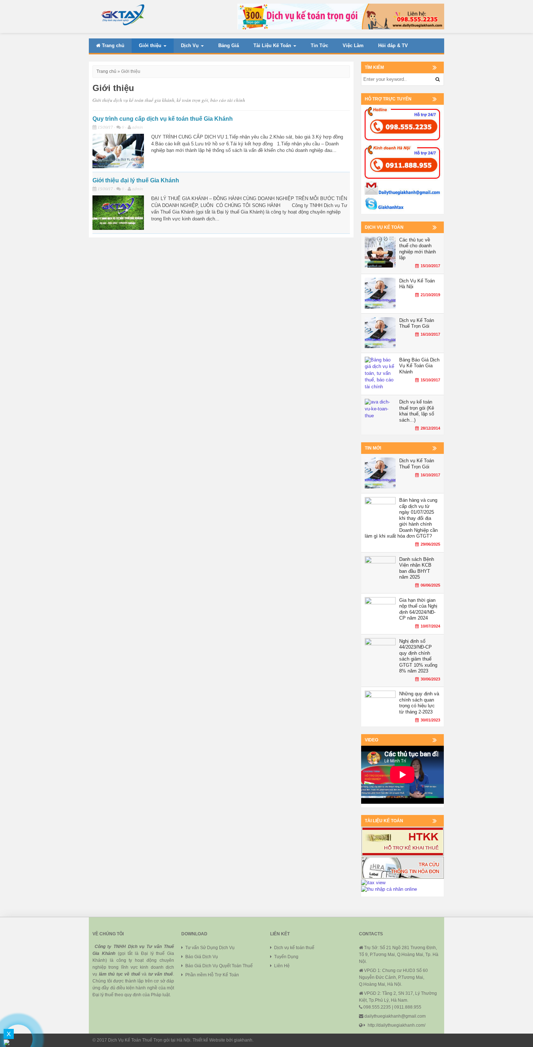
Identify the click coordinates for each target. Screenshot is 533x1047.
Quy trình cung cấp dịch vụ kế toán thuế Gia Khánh (162, 119)
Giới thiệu (151, 45)
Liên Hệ (282, 965)
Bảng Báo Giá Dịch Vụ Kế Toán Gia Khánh (419, 365)
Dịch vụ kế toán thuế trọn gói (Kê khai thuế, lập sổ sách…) (416, 411)
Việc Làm (353, 45)
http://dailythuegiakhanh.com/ (396, 1025)
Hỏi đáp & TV (393, 45)
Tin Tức (319, 45)
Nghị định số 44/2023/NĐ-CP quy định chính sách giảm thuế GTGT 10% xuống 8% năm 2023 (418, 656)
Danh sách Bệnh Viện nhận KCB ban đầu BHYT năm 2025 (416, 568)
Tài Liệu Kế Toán (273, 45)
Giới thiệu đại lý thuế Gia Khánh (135, 180)
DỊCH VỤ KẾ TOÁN (384, 227)
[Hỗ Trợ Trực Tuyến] (402, 159)
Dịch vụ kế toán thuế (294, 947)
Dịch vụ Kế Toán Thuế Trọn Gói (416, 323)
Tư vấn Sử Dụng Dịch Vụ (210, 947)
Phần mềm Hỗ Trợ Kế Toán (212, 974)
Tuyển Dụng (286, 956)
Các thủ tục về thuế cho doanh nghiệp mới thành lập (417, 249)
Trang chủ (112, 45)
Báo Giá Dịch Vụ (201, 956)
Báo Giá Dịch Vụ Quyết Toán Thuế (219, 965)
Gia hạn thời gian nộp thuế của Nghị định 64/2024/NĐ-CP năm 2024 (418, 609)
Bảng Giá (228, 45)
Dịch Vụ (190, 45)
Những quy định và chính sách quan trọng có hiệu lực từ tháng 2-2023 (419, 703)
